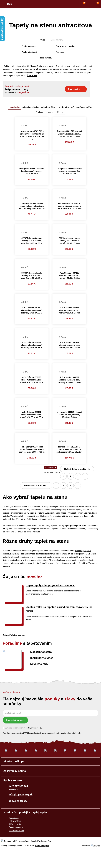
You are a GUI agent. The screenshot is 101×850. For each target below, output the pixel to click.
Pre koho (60, 52)
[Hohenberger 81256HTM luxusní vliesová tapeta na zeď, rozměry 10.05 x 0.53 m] (32, 434)
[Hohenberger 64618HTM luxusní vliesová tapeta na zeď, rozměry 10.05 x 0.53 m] (32, 190)
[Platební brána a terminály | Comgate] (28, 841)
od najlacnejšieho (30, 107)
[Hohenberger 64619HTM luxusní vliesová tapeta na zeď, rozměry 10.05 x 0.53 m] (69, 190)
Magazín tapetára (41, 651)
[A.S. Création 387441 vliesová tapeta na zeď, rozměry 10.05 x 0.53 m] (32, 295)
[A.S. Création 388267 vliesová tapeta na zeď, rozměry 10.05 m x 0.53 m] (69, 364)
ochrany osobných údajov (51, 733)
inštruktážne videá (41, 657)
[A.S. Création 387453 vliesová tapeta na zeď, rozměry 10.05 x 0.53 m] (69, 295)
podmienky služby (68, 733)
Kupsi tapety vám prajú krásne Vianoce (50, 585)
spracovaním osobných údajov (27, 728)
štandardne (14, 107)
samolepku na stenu (23, 563)
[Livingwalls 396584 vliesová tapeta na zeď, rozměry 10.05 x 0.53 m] (69, 156)
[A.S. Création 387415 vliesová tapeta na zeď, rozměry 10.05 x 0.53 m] (69, 260)
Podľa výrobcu (45, 58)
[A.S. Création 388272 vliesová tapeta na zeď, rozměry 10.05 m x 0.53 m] (32, 399)
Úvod (42, 40)
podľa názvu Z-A (84, 107)
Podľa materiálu (29, 46)
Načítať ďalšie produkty (75, 469)
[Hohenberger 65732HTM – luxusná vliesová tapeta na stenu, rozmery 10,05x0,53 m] (32, 118)
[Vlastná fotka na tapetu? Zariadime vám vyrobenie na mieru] (12, 623)
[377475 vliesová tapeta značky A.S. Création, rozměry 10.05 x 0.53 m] (32, 225)
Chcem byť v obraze (15, 720)
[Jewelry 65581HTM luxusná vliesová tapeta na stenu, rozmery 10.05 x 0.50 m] (69, 118)
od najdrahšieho (48, 107)
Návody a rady (39, 664)
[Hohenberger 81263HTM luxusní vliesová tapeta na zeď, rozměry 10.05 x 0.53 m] (69, 434)
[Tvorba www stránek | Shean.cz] (95, 846)
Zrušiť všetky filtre (52, 472)
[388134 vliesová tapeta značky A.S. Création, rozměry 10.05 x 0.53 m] (69, 225)
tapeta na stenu (49, 66)
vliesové (78, 550)
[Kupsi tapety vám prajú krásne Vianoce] (12, 601)
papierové (7, 554)
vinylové (87, 550)
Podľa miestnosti (29, 52)
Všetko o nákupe (13, 761)
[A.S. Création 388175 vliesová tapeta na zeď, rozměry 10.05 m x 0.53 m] (32, 364)
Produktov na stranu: (45, 112)
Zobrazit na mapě (16, 830)
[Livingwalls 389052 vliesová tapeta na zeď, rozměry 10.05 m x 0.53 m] (69, 399)
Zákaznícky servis (14, 771)
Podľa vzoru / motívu (65, 46)
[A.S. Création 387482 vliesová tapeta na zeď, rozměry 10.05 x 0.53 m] (69, 329)
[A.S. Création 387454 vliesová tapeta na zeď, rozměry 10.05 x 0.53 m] (32, 329)
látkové (15, 554)
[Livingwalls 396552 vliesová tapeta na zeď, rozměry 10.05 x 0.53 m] (32, 156)
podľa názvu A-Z (66, 107)
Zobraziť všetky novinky (14, 635)
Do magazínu (74, 89)
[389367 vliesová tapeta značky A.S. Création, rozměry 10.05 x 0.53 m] (32, 260)
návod (45, 560)
